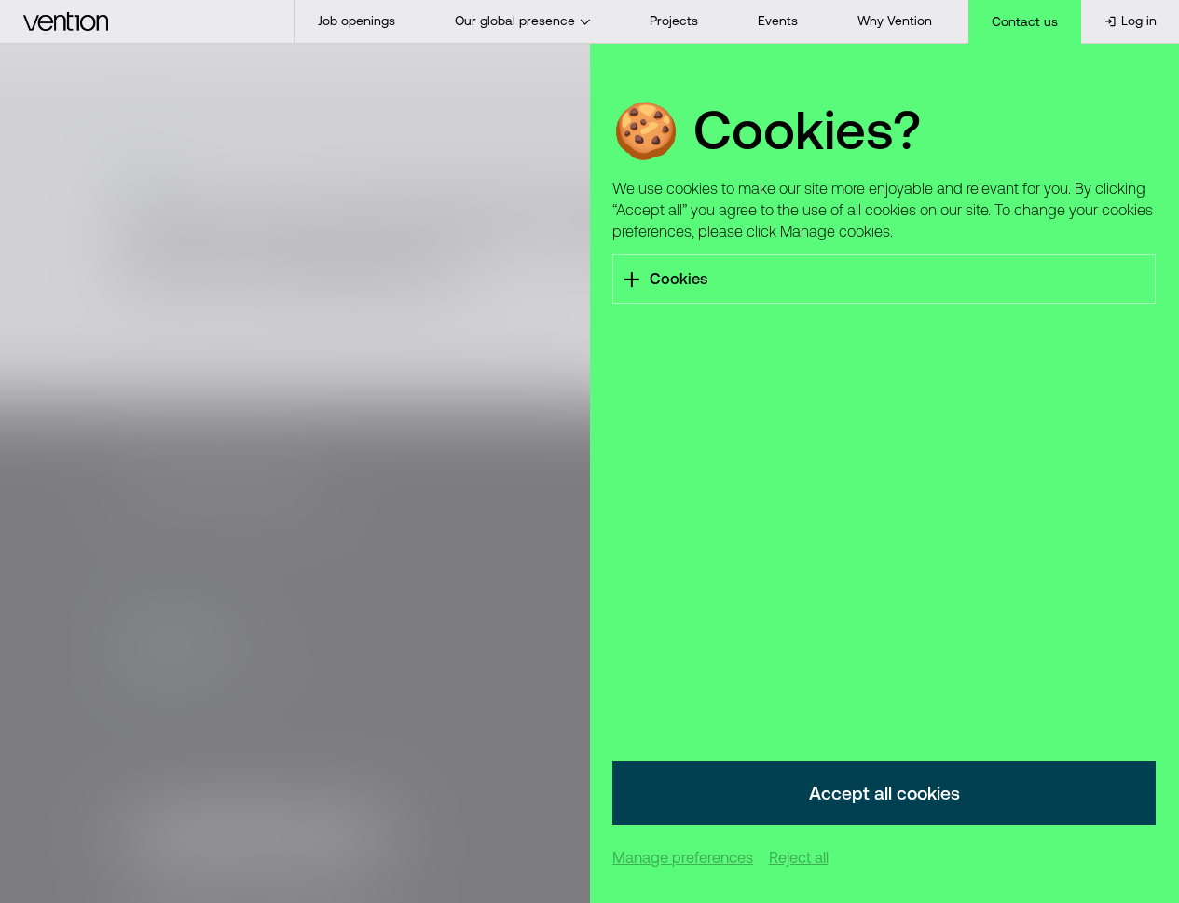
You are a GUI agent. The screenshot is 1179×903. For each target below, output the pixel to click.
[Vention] (147, 21)
